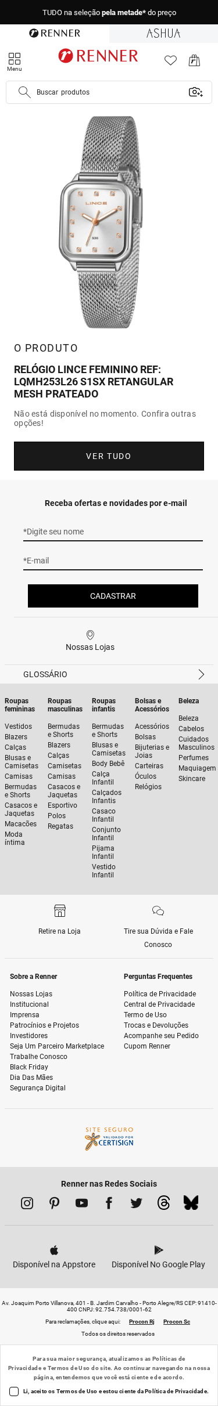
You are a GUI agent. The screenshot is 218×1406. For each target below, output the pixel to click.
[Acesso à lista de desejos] (170, 63)
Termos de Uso (69, 1368)
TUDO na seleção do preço (109, 12)
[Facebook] (109, 1205)
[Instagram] (27, 1205)
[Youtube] (81, 1205)
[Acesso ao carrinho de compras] (194, 63)
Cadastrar (113, 596)
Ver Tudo (108, 456)
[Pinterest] (54, 1205)
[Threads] (163, 1206)
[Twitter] (136, 1205)
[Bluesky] (191, 1206)
